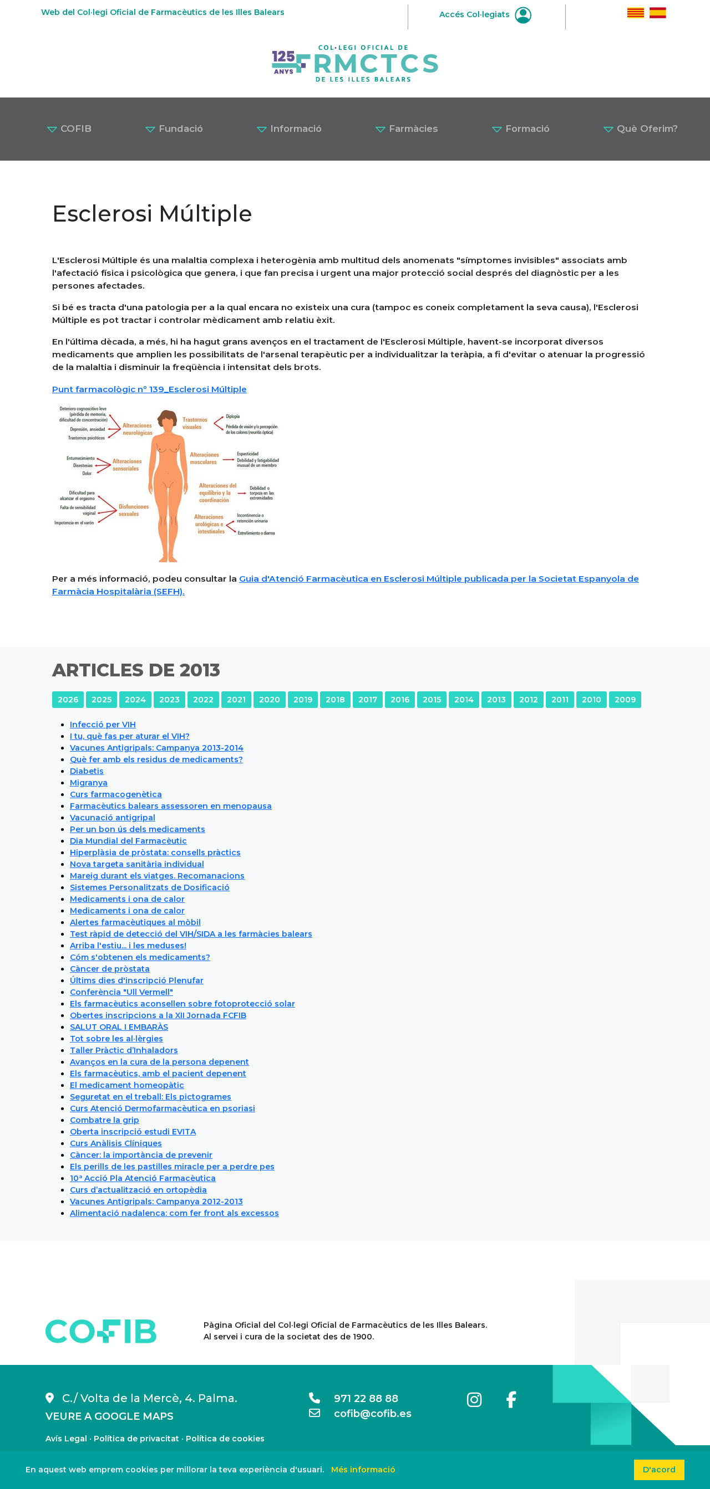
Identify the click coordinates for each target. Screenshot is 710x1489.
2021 (236, 700)
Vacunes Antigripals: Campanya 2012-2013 (156, 1201)
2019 (302, 700)
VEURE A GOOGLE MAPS (109, 1416)
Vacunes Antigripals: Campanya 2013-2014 (157, 748)
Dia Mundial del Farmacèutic (128, 841)
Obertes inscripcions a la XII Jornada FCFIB (158, 1015)
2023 (169, 700)
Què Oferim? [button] (646, 128)
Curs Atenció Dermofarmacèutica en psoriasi (162, 1108)
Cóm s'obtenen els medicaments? (140, 957)
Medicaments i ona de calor (127, 899)
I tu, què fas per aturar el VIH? (130, 736)
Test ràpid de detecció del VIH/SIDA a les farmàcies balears (191, 934)
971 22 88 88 (359, 1399)
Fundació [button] (179, 128)
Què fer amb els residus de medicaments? (156, 759)
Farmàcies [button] (412, 128)
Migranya (89, 783)
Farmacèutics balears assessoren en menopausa (171, 806)
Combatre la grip (104, 1120)
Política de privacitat (136, 1439)
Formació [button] (526, 128)
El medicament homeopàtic (127, 1085)
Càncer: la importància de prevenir (141, 1155)
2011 (560, 700)
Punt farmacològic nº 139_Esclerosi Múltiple (149, 389)
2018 (335, 700)
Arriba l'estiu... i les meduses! (128, 946)
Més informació (363, 1470)
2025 (101, 700)
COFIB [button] (75, 128)
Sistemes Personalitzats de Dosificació (150, 887)
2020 (269, 700)
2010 (591, 700)
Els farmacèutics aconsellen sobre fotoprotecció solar (182, 1004)
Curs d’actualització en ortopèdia (138, 1190)
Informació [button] (294, 128)
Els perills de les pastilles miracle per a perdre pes (172, 1167)
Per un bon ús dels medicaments (137, 829)
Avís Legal (66, 1439)
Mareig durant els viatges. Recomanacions (157, 876)
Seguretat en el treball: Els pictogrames (150, 1097)
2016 (399, 700)
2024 (135, 700)
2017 (367, 700)
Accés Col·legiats (475, 14)
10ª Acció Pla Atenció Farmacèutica (143, 1178)
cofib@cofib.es (366, 1414)
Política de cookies (225, 1439)
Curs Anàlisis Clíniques (116, 1143)
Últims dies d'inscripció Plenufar (137, 980)
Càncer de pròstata (110, 969)
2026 (68, 700)
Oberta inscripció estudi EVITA (133, 1132)
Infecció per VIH (103, 725)
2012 (528, 700)
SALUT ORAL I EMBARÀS (119, 1027)
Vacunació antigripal (112, 818)
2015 (432, 700)
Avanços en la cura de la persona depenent (159, 1062)
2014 (464, 700)
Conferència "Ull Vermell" (121, 992)
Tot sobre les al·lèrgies (116, 1039)
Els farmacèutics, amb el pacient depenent (158, 1074)
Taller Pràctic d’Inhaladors (124, 1050)
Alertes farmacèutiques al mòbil (135, 922)
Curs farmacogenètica (116, 794)
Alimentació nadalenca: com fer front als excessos (174, 1213)
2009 (625, 700)
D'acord (659, 1470)
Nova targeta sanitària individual (137, 864)
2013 (496, 700)
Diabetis (87, 771)
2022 (203, 700)
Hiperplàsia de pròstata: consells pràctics (155, 853)
